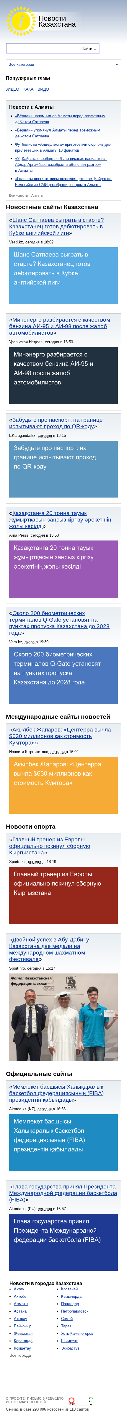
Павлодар (70, 1304)
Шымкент (69, 1341)
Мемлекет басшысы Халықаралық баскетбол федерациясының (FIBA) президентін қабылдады (56, 1093)
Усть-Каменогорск (77, 1333)
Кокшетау (22, 1348)
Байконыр (22, 1326)
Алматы (21, 1304)
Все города (20, 1355)
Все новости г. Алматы (26, 195)
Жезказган (23, 1333)
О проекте (15, 1398)
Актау (19, 1289)
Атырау (20, 1318)
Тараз (66, 1326)
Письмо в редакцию (45, 1398)
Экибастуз (70, 1348)
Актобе (20, 1296)
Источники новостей (26, 1402)
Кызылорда (71, 1296)
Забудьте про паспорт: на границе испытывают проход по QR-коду (56, 423)
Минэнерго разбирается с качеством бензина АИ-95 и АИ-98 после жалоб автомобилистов (59, 326)
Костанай (69, 1289)
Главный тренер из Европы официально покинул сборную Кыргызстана (49, 846)
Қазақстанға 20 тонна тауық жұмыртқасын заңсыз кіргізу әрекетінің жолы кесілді (60, 519)
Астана (20, 1311)
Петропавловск (74, 1311)
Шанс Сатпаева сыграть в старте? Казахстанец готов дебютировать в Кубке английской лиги (56, 226)
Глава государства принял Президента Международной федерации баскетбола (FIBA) (63, 1193)
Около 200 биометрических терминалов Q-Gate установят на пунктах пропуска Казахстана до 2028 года (59, 623)
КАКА (19, 89)
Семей (67, 1318)
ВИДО (34, 89)
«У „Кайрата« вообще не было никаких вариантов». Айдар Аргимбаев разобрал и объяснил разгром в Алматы (61, 164)
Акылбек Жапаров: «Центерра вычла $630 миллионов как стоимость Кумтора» (60, 736)
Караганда (23, 1341)
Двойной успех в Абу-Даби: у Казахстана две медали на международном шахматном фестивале (49, 949)
